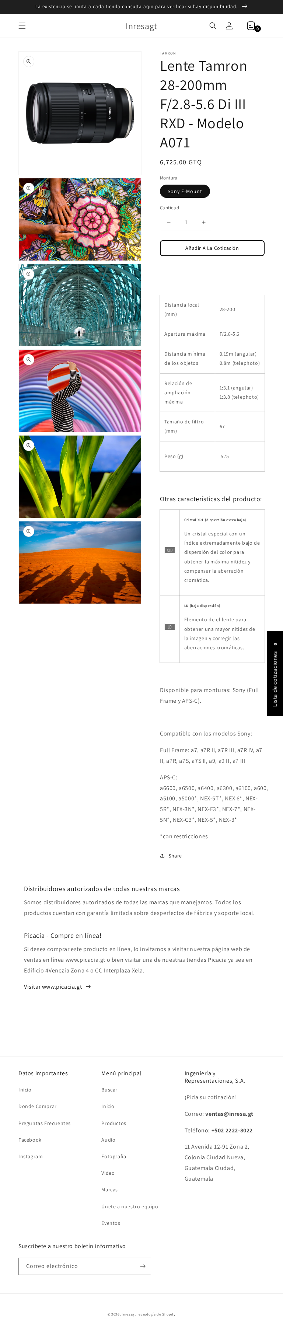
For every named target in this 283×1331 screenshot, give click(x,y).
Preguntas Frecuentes (44, 1123)
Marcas (109, 1189)
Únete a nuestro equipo (129, 1206)
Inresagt (129, 1314)
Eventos (110, 1223)
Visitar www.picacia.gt (53, 987)
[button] (22, 26)
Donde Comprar (37, 1106)
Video (108, 1173)
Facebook (30, 1139)
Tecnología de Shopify (156, 1314)
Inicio (25, 1089)
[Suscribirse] (142, 1266)
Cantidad (169, 208)
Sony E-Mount (185, 191)
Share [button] (175, 855)
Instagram (30, 1156)
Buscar (109, 1089)
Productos (113, 1123)
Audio (108, 1139)
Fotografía (113, 1156)
